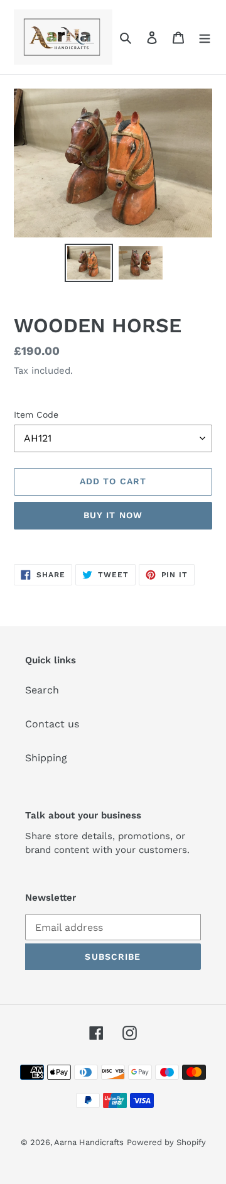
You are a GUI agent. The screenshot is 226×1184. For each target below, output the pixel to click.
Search (42, 690)
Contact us (52, 724)
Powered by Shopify (166, 1142)
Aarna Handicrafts (89, 1142)
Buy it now (113, 515)
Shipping (46, 758)
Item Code (36, 415)
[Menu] (204, 37)
